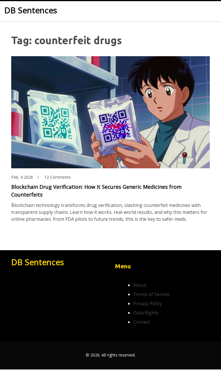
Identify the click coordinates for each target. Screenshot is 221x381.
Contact (141, 322)
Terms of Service (151, 294)
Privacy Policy (147, 303)
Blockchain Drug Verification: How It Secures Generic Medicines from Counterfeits (96, 190)
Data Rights (146, 313)
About (139, 285)
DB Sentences (30, 10)
